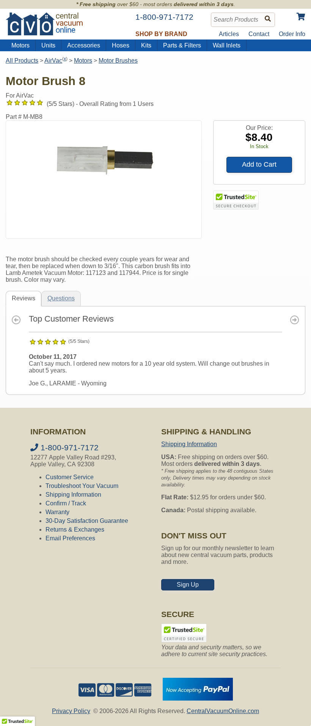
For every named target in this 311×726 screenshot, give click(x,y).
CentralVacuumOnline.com (223, 711)
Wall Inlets (226, 45)
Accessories (83, 45)
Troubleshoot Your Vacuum (82, 486)
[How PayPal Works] (198, 698)
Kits (146, 45)
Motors (20, 45)
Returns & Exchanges (75, 529)
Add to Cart (259, 164)
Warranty (57, 512)
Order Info (292, 34)
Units (48, 45)
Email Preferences (70, 538)
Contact (258, 34)
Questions (61, 298)
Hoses (120, 45)
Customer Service (70, 477)
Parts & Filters (182, 45)
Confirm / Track (66, 503)
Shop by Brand (161, 34)
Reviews (23, 298)
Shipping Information (73, 494)
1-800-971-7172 (68, 447)
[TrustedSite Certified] (236, 200)
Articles (229, 34)
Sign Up (188, 584)
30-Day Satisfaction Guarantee (87, 521)
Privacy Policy (71, 711)
